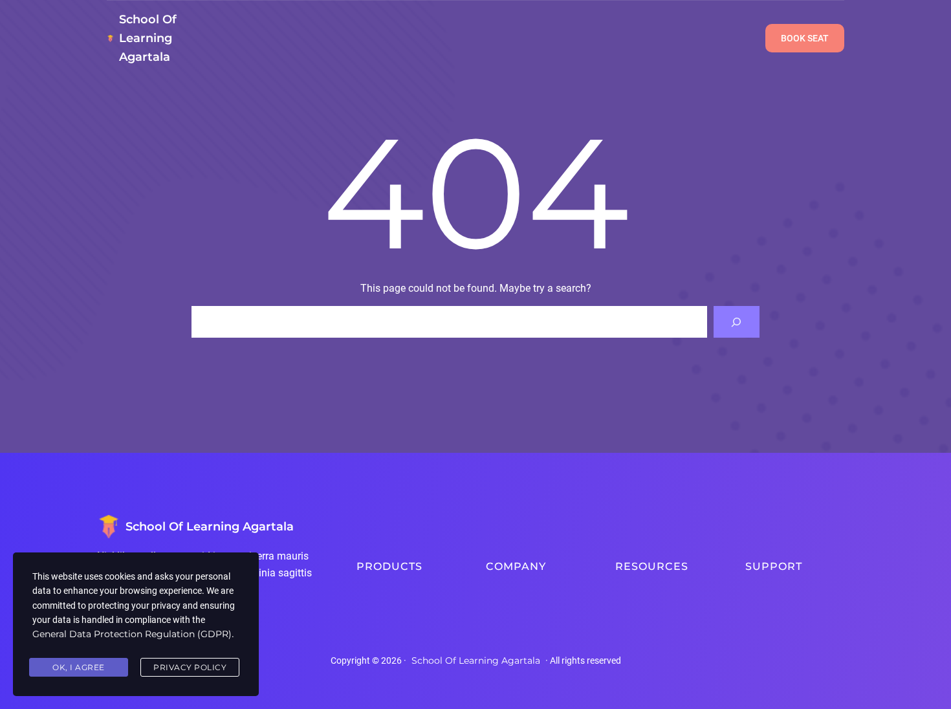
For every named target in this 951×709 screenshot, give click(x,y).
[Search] (737, 322)
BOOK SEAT (805, 38)
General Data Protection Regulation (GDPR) (132, 634)
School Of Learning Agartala (148, 38)
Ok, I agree (78, 667)
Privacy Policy (189, 667)
